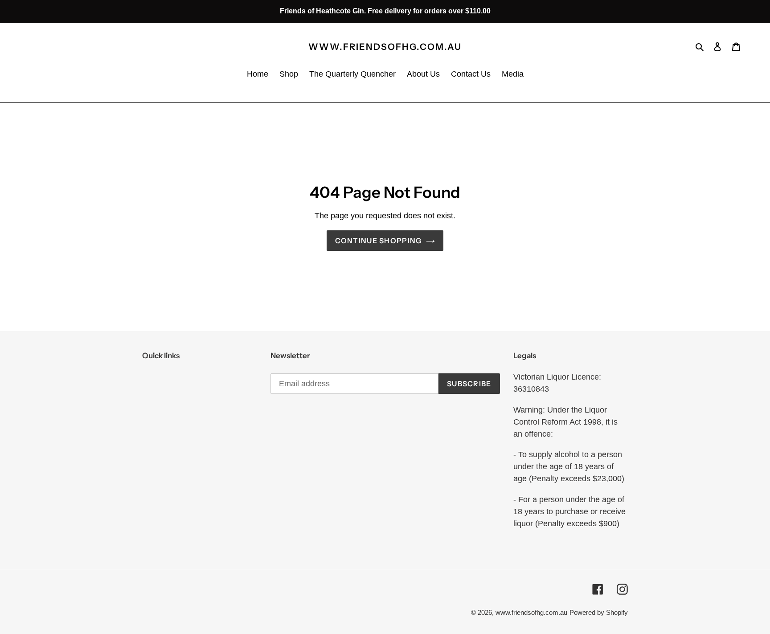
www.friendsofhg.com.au (385, 46)
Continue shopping (378, 240)
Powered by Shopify (598, 612)
